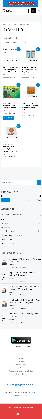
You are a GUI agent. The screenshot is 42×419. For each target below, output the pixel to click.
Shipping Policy (21, 374)
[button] (39, 11)
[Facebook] (24, 414)
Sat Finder (5, 223)
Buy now (8, 118)
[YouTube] (17, 414)
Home (5, 24)
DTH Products (11, 231)
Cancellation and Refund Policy (21, 371)
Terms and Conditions (21, 368)
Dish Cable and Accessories (11, 215)
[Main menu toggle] (33, 10)
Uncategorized (6, 240)
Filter (5, 200)
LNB (2, 219)
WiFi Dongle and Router (10, 244)
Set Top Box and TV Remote (11, 235)
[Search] (39, 182)
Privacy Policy (21, 365)
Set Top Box (5, 228)
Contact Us (21, 361)
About (21, 358)
